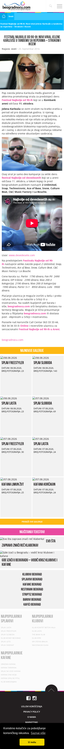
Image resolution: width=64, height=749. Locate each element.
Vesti (11, 16)
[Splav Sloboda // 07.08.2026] (40, 398)
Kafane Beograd (32, 584)
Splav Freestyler (13, 362)
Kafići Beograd (32, 604)
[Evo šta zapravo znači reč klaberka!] (22, 538)
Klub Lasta (37, 631)
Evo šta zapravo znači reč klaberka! (28, 543)
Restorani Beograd (32, 589)
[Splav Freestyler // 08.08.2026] (8, 357)
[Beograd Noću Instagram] (34, 697)
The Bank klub (38, 634)
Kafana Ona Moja (9, 674)
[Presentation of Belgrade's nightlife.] (17, 5)
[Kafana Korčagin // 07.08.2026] (40, 479)
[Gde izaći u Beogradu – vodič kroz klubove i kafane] (31, 554)
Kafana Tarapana (8, 667)
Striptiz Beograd (32, 594)
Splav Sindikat (7, 645)
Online (24, 325)
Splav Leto (6, 641)
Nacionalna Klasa (40, 645)
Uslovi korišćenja (31, 706)
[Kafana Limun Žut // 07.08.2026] (8, 479)
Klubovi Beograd (32, 574)
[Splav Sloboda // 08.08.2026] (40, 357)
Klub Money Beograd (11, 638)
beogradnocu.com (19, 306)
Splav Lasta (9, 403)
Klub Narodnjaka (9, 681)
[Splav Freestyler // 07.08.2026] (8, 438)
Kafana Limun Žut (13, 484)
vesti (14, 48)
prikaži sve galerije (32, 521)
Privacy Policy (31, 711)
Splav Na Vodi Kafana (10, 671)
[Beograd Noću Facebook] (28, 697)
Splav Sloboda (43, 362)
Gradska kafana (8, 664)
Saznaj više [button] (38, 733)
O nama (31, 716)
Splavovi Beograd (32, 579)
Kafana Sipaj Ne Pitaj (10, 678)
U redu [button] (32, 742)
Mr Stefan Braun (39, 641)
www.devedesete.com (22, 255)
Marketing (31, 722)
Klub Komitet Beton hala (43, 627)
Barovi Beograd (32, 599)
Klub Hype (36, 638)
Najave (6, 48)
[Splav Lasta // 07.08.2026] (40, 438)
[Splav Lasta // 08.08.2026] (8, 398)
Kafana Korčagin (44, 484)
